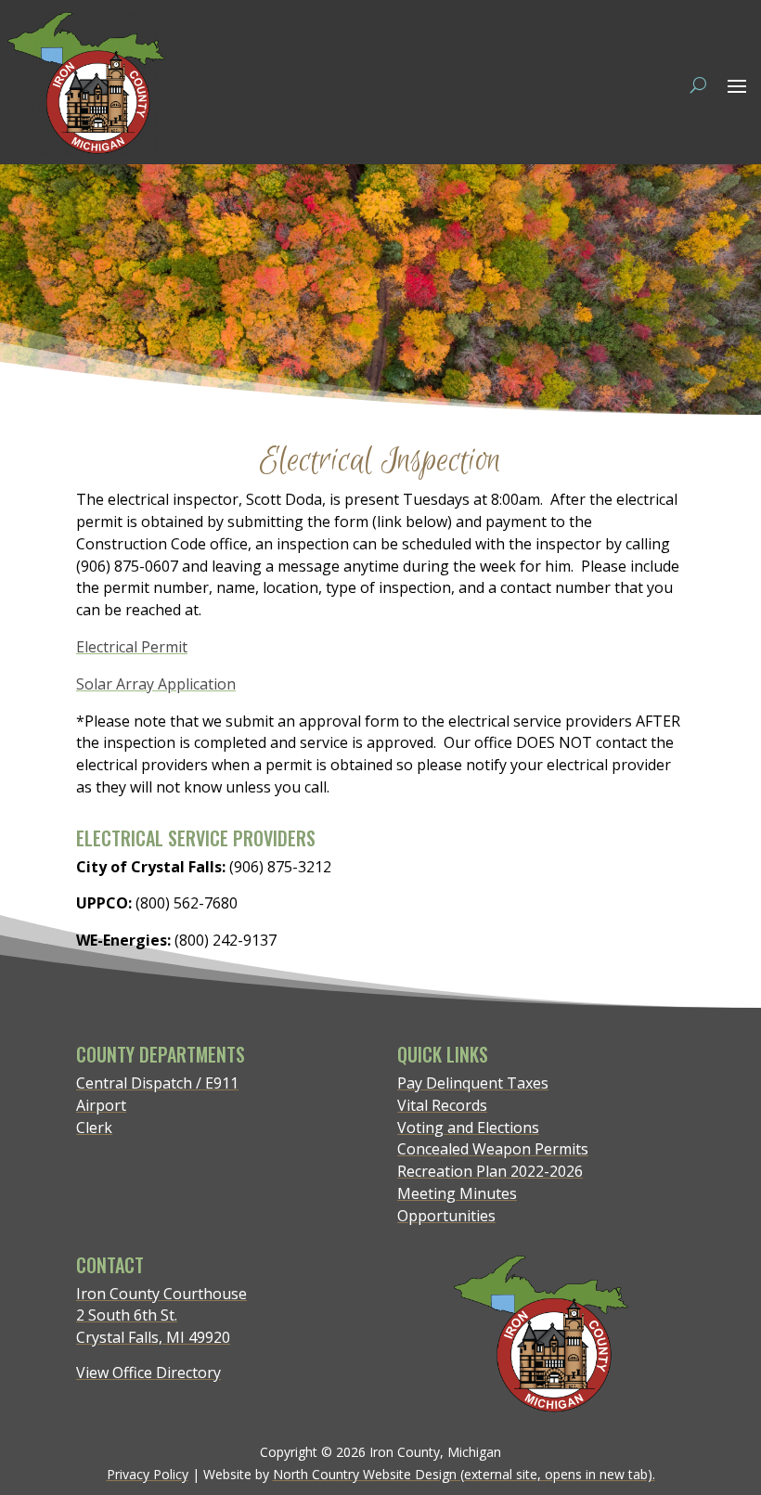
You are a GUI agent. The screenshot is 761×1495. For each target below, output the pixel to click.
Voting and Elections (468, 1127)
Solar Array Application (156, 684)
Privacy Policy (147, 1474)
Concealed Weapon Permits (492, 1149)
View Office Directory (148, 1372)
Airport (101, 1105)
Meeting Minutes (457, 1193)
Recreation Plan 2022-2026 (490, 1171)
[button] (737, 85)
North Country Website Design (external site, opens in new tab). (464, 1474)
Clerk (94, 1127)
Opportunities (446, 1215)
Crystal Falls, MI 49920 (153, 1337)
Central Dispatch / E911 (157, 1083)
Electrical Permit (131, 647)
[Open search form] (698, 84)
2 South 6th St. (126, 1315)
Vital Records (442, 1105)
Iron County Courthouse (161, 1293)
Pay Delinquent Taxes (472, 1083)
